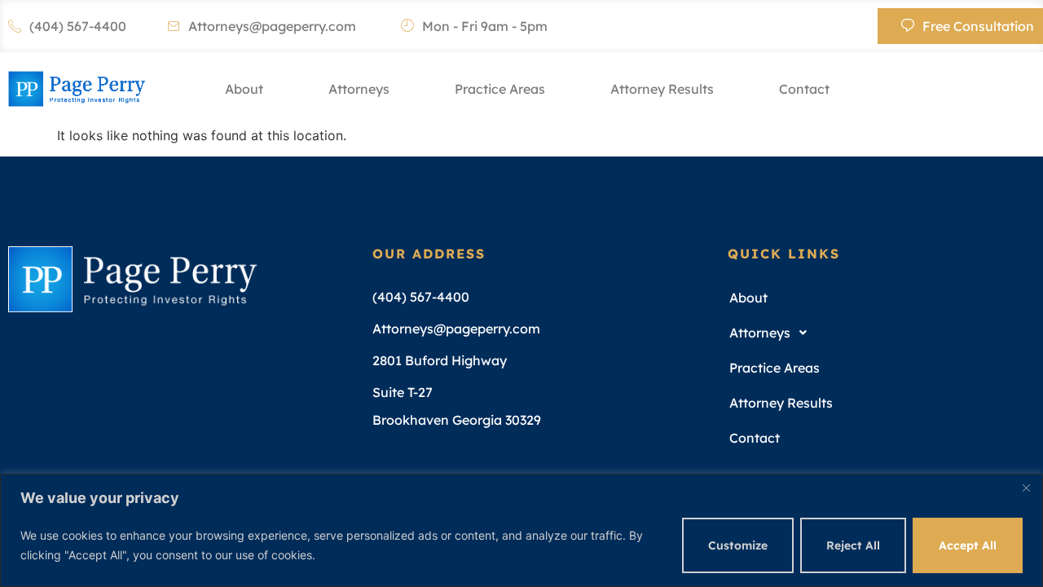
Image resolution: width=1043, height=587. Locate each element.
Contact (804, 89)
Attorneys (358, 89)
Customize (738, 545)
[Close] (1026, 487)
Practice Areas (500, 89)
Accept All (968, 545)
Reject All (853, 545)
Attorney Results (662, 89)
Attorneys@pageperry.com (272, 26)
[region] (521, 530)
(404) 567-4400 (77, 26)
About (244, 89)
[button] (876, 333)
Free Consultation (978, 26)
